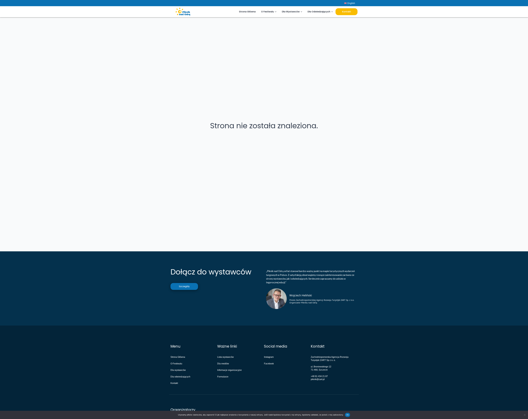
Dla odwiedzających (180, 377)
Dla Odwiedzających (319, 11)
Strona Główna (247, 11)
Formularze (222, 377)
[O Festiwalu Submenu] (276, 12)
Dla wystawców (178, 370)
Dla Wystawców (291, 11)
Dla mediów (223, 363)
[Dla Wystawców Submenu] (302, 12)
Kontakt (346, 11)
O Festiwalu (267, 11)
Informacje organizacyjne (229, 370)
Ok (347, 415)
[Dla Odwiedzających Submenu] (333, 12)
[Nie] (524, 414)
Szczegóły (184, 286)
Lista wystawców (225, 357)
